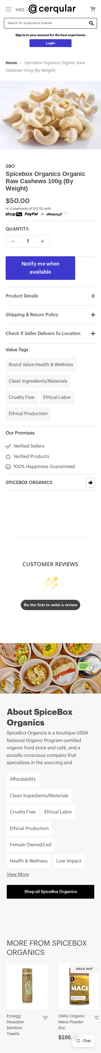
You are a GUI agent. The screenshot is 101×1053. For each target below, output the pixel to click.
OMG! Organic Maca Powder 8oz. (71, 1022)
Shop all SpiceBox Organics (50, 892)
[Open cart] (92, 9)
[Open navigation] (8, 9)
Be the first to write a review (50, 605)
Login (50, 43)
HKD (20, 10)
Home (11, 63)
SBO (10, 166)
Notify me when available (40, 268)
